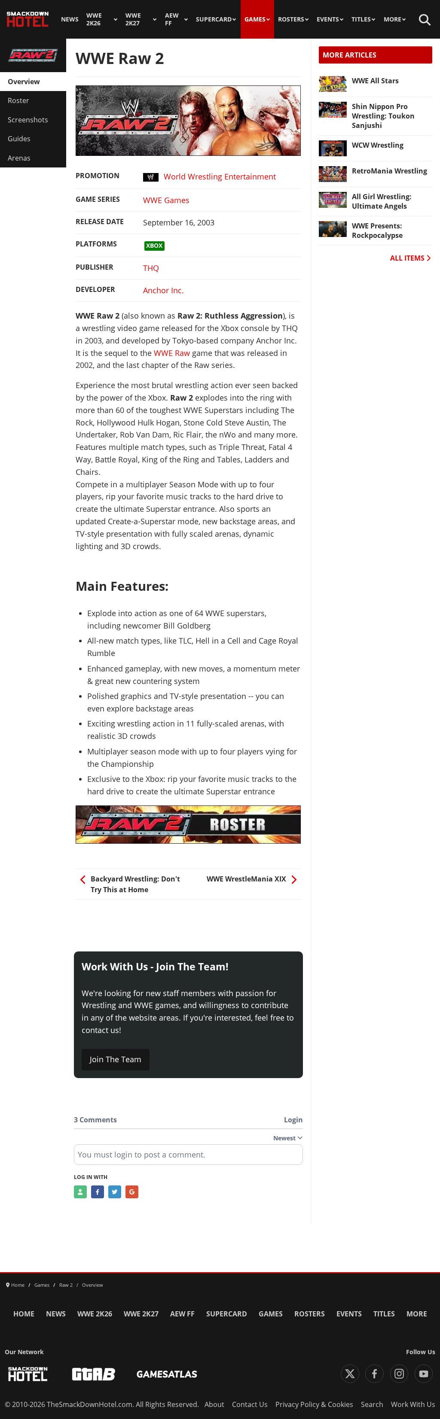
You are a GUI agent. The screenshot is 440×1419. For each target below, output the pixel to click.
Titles (361, 19)
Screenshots (28, 120)
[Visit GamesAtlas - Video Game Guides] (167, 1374)
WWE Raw (172, 353)
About (214, 1404)
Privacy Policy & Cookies (314, 1404)
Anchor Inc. (163, 290)
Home (23, 1314)
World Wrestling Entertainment (220, 176)
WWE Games (166, 200)
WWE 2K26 (94, 19)
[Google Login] (131, 1191)
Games (255, 19)
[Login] (80, 1191)
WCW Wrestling (377, 145)
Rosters (291, 19)
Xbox (154, 245)
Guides (19, 138)
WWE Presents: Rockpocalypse (377, 230)
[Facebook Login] (97, 1191)
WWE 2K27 (133, 19)
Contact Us (250, 1404)
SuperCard (214, 19)
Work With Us (413, 1404)
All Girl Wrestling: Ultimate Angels (382, 201)
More (392, 19)
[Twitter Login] (114, 1191)
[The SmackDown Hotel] (27, 19)
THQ (151, 268)
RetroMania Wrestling (389, 171)
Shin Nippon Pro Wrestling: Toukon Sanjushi (383, 116)
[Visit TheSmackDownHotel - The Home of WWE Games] (28, 1374)
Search (372, 1404)
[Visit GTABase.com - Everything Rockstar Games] (93, 1374)
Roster (18, 100)
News (70, 19)
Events (328, 19)
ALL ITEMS (408, 258)
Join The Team (115, 1059)
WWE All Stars (375, 80)
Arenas (19, 158)
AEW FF (172, 19)
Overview (24, 81)
